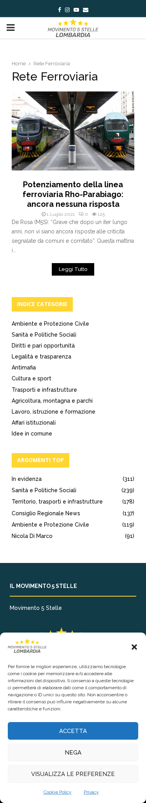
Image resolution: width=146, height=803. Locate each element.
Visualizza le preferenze (73, 774)
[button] (134, 647)
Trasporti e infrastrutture (44, 390)
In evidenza (27, 479)
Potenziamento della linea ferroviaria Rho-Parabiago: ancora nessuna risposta (73, 194)
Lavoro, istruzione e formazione (53, 412)
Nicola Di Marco (32, 536)
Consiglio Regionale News (46, 513)
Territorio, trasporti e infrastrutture (57, 501)
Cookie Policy (58, 792)
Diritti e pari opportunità (43, 345)
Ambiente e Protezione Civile (50, 324)
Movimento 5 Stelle (36, 608)
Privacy (91, 792)
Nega (73, 752)
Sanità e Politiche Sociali (44, 335)
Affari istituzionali (34, 422)
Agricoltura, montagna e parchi (52, 401)
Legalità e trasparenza (41, 356)
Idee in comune (32, 433)
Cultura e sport (31, 378)
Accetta (73, 731)
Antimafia (24, 367)
